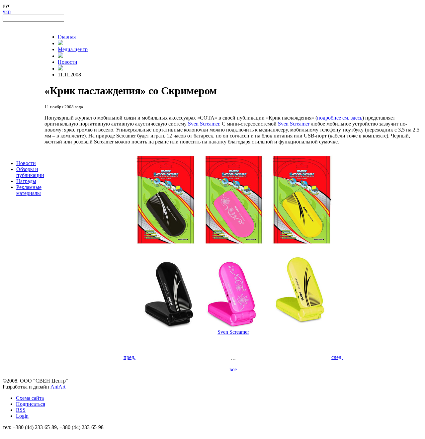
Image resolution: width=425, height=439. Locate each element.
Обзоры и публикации (30, 172)
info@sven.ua (17, 433)
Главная (67, 37)
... (233, 357)
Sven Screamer (203, 124)
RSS (21, 410)
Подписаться (30, 404)
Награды (26, 181)
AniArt (57, 387)
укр (7, 11)
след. (337, 357)
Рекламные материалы (29, 190)
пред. (129, 357)
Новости (26, 163)
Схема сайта (30, 398)
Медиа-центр (73, 49)
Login (22, 416)
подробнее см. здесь (339, 118)
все (233, 369)
